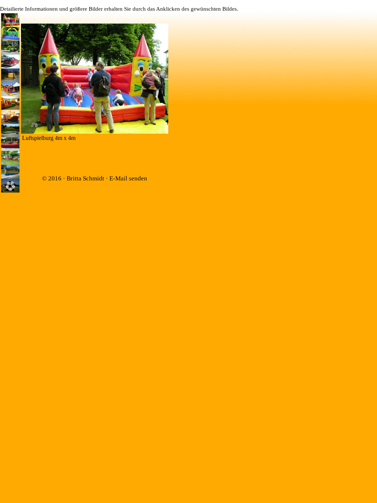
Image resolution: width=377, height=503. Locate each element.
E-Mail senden (128, 178)
